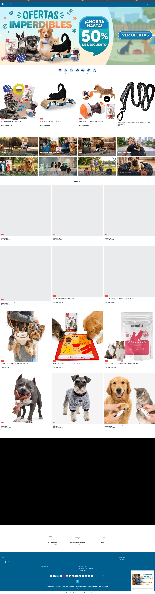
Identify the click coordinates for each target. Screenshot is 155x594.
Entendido (91, 592)
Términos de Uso (82, 570)
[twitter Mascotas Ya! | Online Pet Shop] (9, 562)
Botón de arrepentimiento (103, 586)
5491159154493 (122, 557)
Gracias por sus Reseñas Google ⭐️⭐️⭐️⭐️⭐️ (13, 0)
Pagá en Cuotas (82, 566)
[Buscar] (147, 4)
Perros (24, 4)
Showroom (81, 564)
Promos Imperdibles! (47, 4)
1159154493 (121, 559)
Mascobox (18, 4)
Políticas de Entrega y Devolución (86, 568)
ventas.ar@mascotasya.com (124, 561)
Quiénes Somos (82, 557)
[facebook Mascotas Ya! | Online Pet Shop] (5, 562)
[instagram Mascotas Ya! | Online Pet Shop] (2, 562)
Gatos (30, 4)
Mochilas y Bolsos (38, 4)
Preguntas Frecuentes (83, 562)
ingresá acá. (94, 586)
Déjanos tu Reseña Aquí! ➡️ (52, 0)
